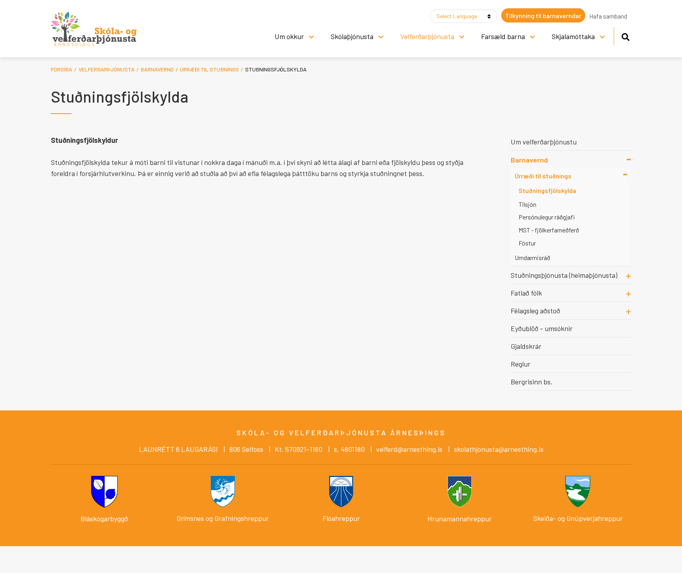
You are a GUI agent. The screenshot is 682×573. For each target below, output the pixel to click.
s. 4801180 (349, 449)
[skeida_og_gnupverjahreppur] (578, 491)
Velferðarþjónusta (107, 69)
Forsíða (61, 69)
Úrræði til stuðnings (209, 69)
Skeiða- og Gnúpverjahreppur (578, 518)
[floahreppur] (341, 490)
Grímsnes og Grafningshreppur (222, 518)
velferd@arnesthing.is (410, 449)
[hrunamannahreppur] (460, 490)
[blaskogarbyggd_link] (104, 490)
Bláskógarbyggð (104, 518)
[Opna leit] (625, 35)
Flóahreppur (341, 518)
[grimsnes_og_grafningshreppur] (223, 490)
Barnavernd (157, 69)
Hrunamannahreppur (459, 518)
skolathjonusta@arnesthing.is (498, 449)
